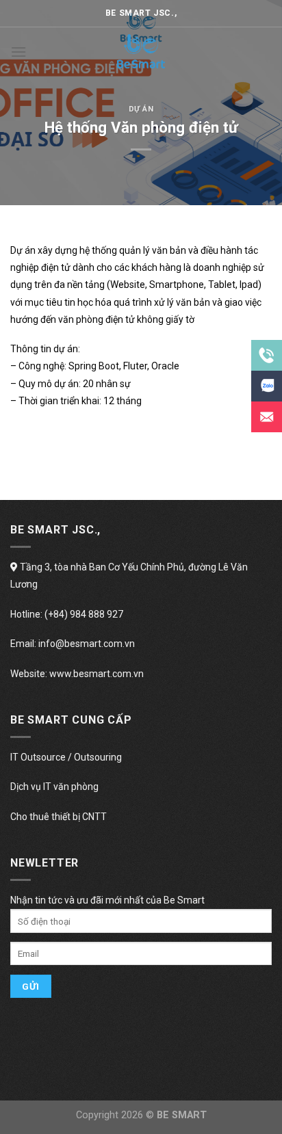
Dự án (141, 109)
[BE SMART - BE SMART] (141, 51)
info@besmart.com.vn (86, 643)
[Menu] (18, 51)
